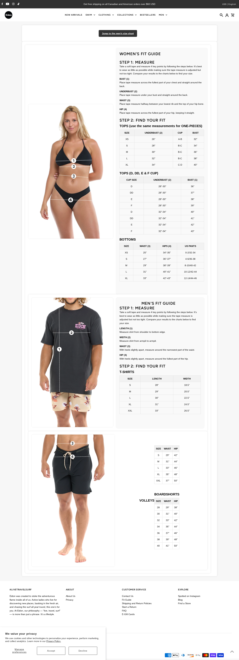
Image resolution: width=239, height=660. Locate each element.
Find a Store (184, 603)
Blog (180, 599)
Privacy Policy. (53, 641)
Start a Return (129, 607)
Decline (83, 650)
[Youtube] (7, 4)
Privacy (69, 599)
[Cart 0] (232, 15)
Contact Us (127, 596)
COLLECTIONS (125, 15)
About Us (70, 596)
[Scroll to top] (232, 651)
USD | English (229, 4)
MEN (161, 15)
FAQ (124, 610)
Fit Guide (126, 599)
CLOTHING (105, 15)
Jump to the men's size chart (118, 33)
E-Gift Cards (128, 614)
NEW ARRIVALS (73, 15)
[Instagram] (12, 4)
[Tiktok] (18, 4)
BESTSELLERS (148, 15)
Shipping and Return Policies (137, 603)
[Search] (221, 15)
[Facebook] (2, 4)
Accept (51, 650)
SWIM (89, 15)
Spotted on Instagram (189, 596)
